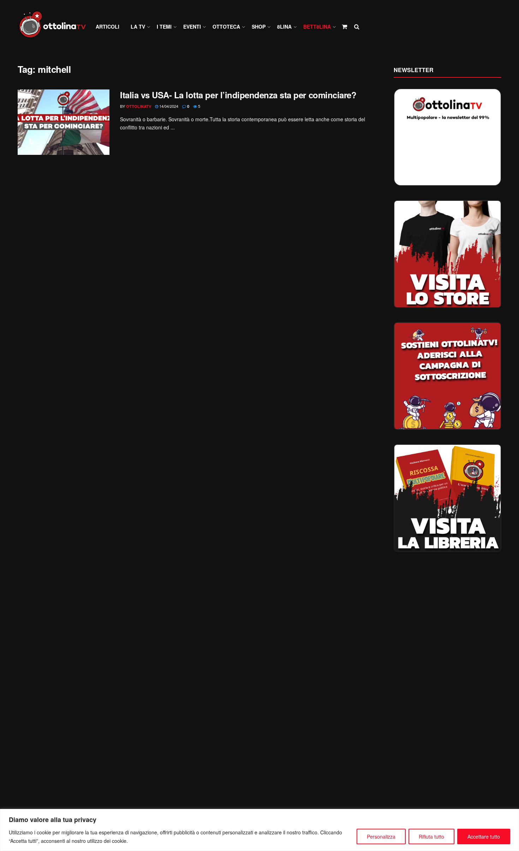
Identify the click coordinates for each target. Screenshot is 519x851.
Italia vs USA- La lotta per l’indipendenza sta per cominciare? (238, 95)
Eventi (192, 26)
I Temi (164, 26)
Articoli (107, 26)
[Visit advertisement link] (447, 254)
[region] (259, 830)
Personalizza (381, 836)
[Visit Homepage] (55, 27)
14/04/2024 (168, 106)
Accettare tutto (483, 836)
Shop (259, 26)
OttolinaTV (138, 106)
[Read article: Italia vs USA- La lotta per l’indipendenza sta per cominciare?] (63, 122)
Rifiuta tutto (431, 836)
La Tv (138, 26)
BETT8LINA (317, 26)
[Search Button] (356, 26)
